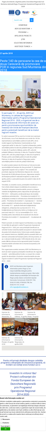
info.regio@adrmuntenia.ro (19, 287)
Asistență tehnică (22, 46)
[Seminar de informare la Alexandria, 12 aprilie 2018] (14, 302)
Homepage (23, 25)
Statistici (6, 423)
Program (22, 32)
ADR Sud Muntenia (22, 29)
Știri (23, 39)
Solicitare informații (23, 43)
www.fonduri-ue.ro (31, 365)
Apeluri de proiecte (23, 36)
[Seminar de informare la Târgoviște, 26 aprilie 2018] (27, 327)
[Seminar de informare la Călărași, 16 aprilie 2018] (27, 302)
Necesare (6, 419)
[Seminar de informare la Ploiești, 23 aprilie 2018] (14, 327)
